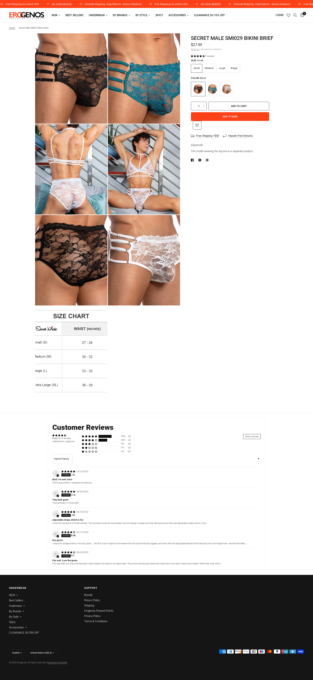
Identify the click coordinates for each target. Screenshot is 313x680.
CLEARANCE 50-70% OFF (209, 15)
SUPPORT (91, 588)
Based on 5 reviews (61, 438)
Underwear (97, 15)
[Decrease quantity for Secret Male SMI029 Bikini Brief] (194, 106)
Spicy (159, 15)
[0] (301, 15)
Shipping (195, 49)
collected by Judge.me (63, 441)
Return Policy (92, 600)
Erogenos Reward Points (98, 610)
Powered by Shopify (57, 662)
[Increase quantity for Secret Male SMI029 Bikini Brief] (203, 106)
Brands (88, 595)
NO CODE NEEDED (40, 4)
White (227, 89)
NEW (54, 15)
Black (198, 89)
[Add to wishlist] (197, 125)
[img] (68, 471)
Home (12, 28)
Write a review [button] (252, 436)
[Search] (295, 15)
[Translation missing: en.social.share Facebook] (193, 160)
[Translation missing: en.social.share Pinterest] (208, 160)
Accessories (177, 15)
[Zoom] (99, 41)
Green (212, 89)
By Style (141, 15)
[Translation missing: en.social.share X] (200, 160)
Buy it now (230, 116)
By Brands (120, 15)
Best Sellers (74, 15)
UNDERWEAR (17, 588)
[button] (198, 56)
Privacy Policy (92, 616)
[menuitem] (56, 15)
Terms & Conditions (95, 621)
